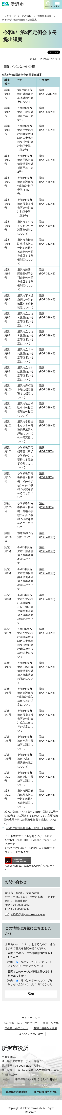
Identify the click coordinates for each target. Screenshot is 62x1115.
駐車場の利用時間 (16, 1092)
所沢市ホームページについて (20, 1023)
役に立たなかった (33, 966)
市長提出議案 (44, 16)
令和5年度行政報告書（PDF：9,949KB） (30, 828)
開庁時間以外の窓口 (46, 1092)
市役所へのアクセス (16, 1028)
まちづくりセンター (31, 1033)
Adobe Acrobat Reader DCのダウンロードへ (30, 867)
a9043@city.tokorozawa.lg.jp (28, 914)
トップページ (9, 16)
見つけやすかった (31, 980)
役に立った (27, 962)
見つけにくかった (41, 984)
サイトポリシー (31, 1017)
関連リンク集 (51, 1023)
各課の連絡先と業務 (45, 1028)
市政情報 (26, 16)
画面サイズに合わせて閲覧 (19, 66)
